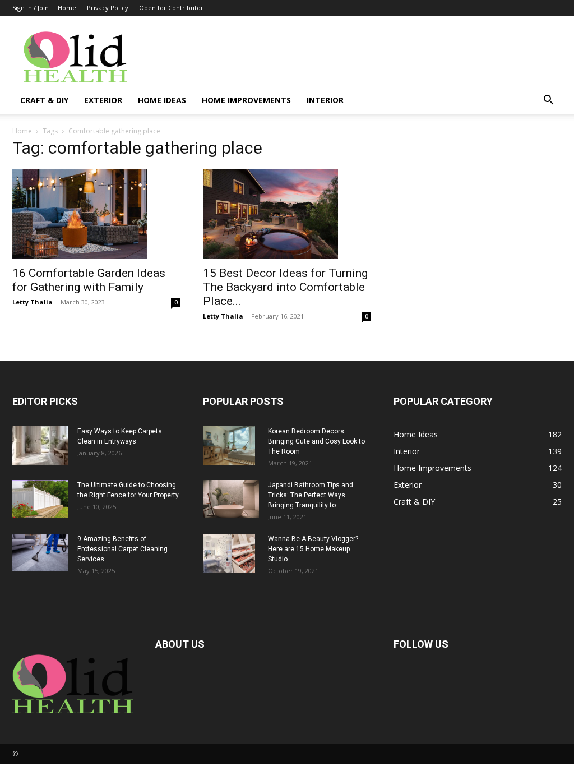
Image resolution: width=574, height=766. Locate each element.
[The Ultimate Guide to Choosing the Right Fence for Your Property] (40, 499)
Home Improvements (246, 100)
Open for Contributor (171, 7)
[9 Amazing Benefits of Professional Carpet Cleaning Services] (40, 552)
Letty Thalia (32, 302)
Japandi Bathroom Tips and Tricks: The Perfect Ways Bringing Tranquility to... (310, 495)
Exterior (103, 100)
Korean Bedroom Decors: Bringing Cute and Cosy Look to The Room (316, 441)
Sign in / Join (30, 7)
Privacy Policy (107, 7)
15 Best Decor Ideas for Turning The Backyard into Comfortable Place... (285, 287)
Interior (325, 100)
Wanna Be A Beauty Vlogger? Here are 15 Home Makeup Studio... (313, 549)
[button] (548, 101)
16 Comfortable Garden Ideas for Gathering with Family (88, 280)
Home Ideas (162, 100)
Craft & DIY (44, 100)
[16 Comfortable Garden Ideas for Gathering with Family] (96, 214)
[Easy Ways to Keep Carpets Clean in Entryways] (40, 445)
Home (67, 7)
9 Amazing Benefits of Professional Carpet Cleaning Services (122, 549)
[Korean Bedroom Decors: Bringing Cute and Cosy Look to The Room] (229, 445)
